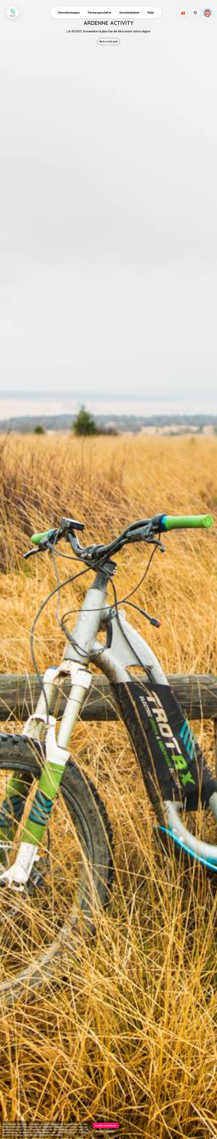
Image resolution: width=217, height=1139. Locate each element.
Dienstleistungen (69, 12)
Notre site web (108, 41)
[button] (183, 13)
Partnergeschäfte (99, 12)
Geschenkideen (129, 12)
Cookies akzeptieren (106, 1125)
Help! (150, 12)
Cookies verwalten (105, 1131)
